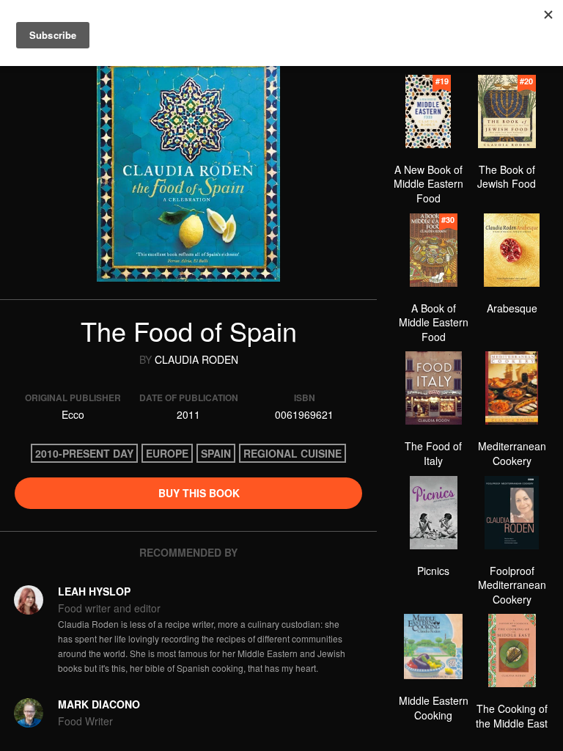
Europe (167, 453)
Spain (216, 453)
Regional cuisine (292, 453)
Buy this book (197, 493)
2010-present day (84, 453)
